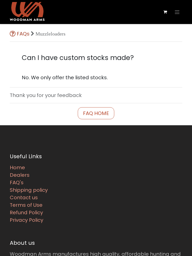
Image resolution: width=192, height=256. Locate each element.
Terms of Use (26, 205)
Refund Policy (26, 212)
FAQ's (17, 182)
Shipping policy (29, 190)
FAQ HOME (96, 113)
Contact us (24, 197)
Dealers (20, 175)
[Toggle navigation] (177, 12)
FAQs (23, 33)
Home (17, 167)
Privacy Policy (26, 220)
